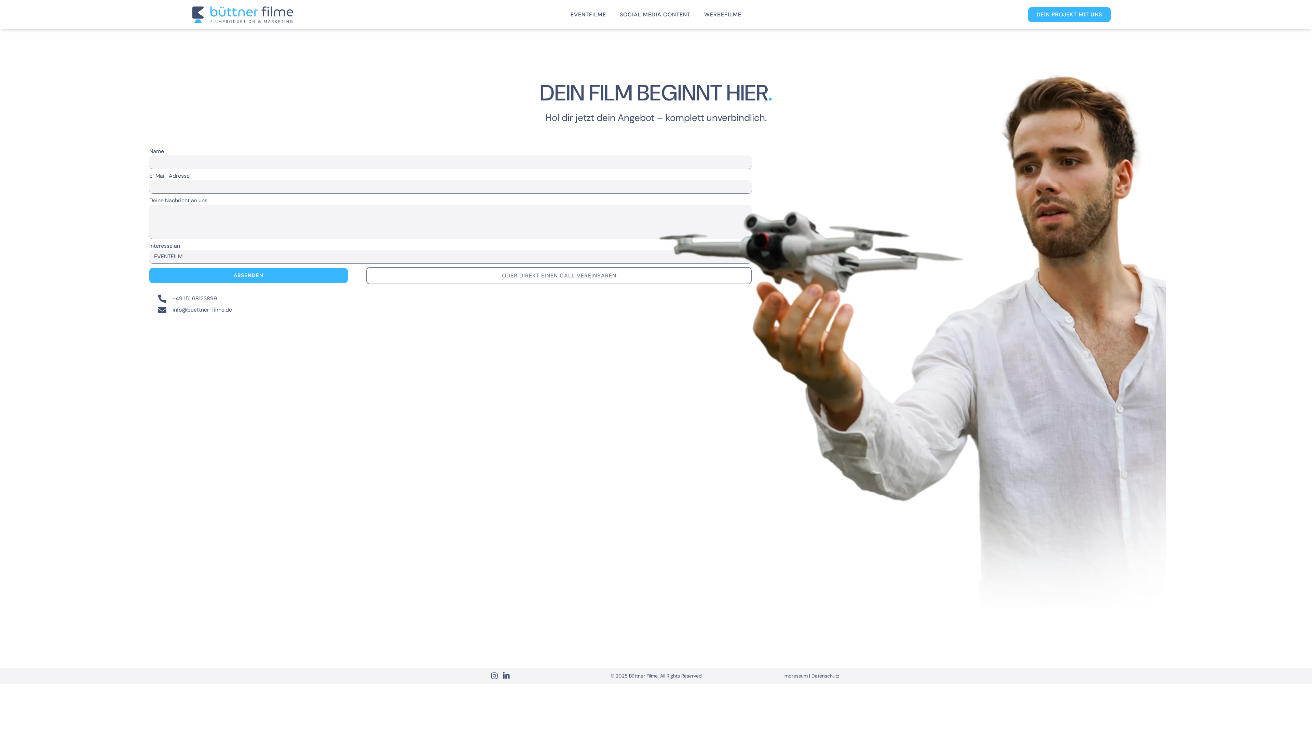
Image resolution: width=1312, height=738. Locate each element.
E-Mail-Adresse (169, 176)
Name (156, 152)
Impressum (795, 676)
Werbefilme (722, 14)
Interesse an (164, 246)
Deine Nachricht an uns (178, 201)
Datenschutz (825, 676)
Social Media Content (655, 14)
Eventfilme (588, 14)
